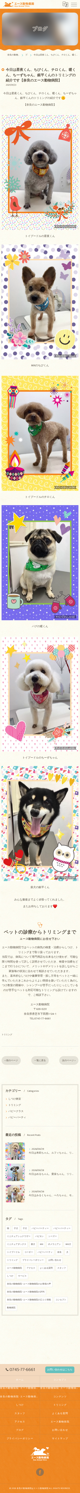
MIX (41, 1244)
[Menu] (74, 4)
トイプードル (13, 1252)
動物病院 (11, 1307)
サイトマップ (60, 1438)
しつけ (10, 1276)
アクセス (31, 1268)
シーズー (52, 1236)
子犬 (16, 1228)
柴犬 (33, 1244)
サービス (22, 1276)
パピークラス (15, 1111)
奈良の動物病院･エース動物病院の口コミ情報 (29, 1300)
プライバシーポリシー (33, 1260)
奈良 (59, 1252)
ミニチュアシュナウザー (18, 1236)
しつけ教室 (14, 1099)
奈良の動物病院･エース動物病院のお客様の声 (29, 1284)
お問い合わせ (54, 1260)
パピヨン (39, 1236)
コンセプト (61, 1300)
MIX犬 (68, 1244)
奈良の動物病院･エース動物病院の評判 (25, 1292)
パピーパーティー (40, 1228)
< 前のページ (11, 1060)
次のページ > (69, 1060)
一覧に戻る (40, 1060)
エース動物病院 (14, 1268)
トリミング (7, 1034)
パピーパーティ (17, 1117)
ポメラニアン (54, 1244)
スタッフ (61, 1268)
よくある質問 (46, 1268)
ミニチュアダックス (16, 1244)
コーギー (28, 1252)
